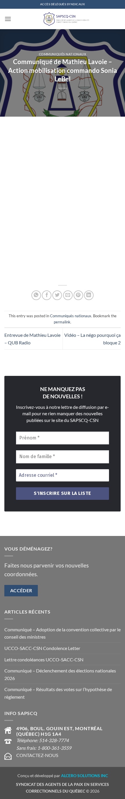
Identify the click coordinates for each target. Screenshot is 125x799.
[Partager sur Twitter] (57, 295)
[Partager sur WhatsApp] (36, 295)
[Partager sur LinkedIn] (89, 295)
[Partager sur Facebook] (46, 295)
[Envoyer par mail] (68, 295)
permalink (62, 322)
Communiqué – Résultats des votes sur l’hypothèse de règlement (58, 693)
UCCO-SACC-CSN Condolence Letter (42, 648)
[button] (7, 19)
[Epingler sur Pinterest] (78, 295)
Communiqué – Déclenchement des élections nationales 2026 (60, 674)
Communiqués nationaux (62, 54)
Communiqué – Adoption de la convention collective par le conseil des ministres (62, 633)
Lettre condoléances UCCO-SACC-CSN (43, 659)
